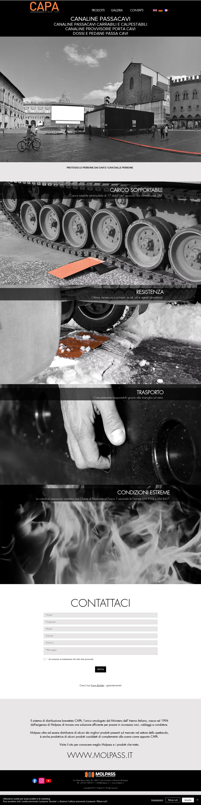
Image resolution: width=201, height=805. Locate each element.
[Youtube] (48, 783)
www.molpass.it (118, 785)
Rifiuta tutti (173, 800)
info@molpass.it (103, 785)
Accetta (188, 800)
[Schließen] (197, 800)
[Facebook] (35, 783)
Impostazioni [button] (157, 800)
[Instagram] (42, 783)
